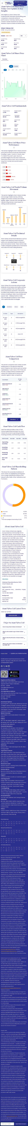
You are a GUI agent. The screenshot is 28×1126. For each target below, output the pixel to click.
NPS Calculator (15, 741)
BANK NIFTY (15, 720)
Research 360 (4, 747)
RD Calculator (19, 728)
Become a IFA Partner (6, 773)
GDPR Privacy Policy (15, 810)
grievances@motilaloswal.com (8, 949)
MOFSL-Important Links (18, 801)
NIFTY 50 (3, 720)
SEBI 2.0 (8, 812)
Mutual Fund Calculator (7, 733)
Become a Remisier (17, 773)
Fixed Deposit (4, 709)
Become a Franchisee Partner (18, 771)
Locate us (13, 777)
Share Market (4, 715)
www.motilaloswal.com (12, 1116)
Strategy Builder (5, 748)
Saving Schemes (21, 797)
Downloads (23, 810)
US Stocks (18, 705)
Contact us (4, 777)
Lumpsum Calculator (12, 732)
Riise (24, 747)
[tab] (5, 70)
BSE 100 (5, 724)
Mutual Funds (13, 703)
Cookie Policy (20, 803)
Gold (8, 784)
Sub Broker (3, 784)
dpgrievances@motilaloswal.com (9, 951)
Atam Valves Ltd (6, 398)
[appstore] (14, 672)
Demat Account (19, 780)
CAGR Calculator (22, 732)
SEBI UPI (19, 4)
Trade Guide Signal (13, 747)
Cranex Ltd (4, 393)
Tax (2, 797)
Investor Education (5, 805)
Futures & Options (5, 782)
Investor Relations (5, 803)
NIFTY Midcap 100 (19, 722)
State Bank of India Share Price (8, 754)
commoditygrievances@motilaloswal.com (11, 988)
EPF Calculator (10, 735)
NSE (4, 801)
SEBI (7, 801)
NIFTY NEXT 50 (10, 722)
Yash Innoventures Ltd (7, 403)
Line (11, 66)
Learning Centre (14, 765)
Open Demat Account (19, 1)
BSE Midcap (3, 722)
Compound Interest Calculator (8, 730)
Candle (16, 66)
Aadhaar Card (12, 797)
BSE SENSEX (8, 720)
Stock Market (11, 780)
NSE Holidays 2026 (5, 790)
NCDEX (10, 801)
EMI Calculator (17, 733)
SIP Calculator (4, 728)
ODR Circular (14, 812)
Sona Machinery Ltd (6, 413)
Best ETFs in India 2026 (16, 793)
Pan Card (6, 797)
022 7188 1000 (4, 699)
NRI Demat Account (22, 703)
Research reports (5, 765)
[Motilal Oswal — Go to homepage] (7, 3)
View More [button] (5, 579)
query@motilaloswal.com (7, 687)
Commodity (16, 784)
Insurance (10, 711)
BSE (2, 801)
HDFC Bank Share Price (6, 752)
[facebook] (2, 666)
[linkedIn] (9, 666)
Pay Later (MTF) (12, 709)
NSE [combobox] (21, 36)
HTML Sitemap (12, 814)
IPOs (12, 782)
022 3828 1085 (4, 689)
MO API (20, 747)
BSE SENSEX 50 (11, 724)
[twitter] (4, 666)
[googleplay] (14, 675)
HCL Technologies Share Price (11, 758)
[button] (14, 627)
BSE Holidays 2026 (15, 790)
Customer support (21, 777)
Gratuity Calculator (6, 737)
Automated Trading (18, 786)
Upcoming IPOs (4, 703)
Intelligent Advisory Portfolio (8, 705)
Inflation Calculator (5, 741)
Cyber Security (4, 814)
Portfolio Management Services (18, 707)
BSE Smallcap (21, 720)
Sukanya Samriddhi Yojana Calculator (16, 739)
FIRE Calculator (10, 743)
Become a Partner (5, 771)
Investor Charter (5, 810)
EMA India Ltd (5, 388)
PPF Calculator (15, 737)
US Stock (23, 782)
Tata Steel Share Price (18, 752)
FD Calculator (12, 728)
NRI (11, 784)
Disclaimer (13, 803)
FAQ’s (8, 777)
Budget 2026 (4, 780)
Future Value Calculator (21, 735)
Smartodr (3, 812)
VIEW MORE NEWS (13, 615)
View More (13, 419)
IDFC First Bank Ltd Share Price (11, 756)
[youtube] (6, 666)
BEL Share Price (4, 762)
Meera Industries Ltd (7, 383)
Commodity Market (13, 715)
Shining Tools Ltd (6, 408)
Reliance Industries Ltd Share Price (16, 760)
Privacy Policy (21, 812)
